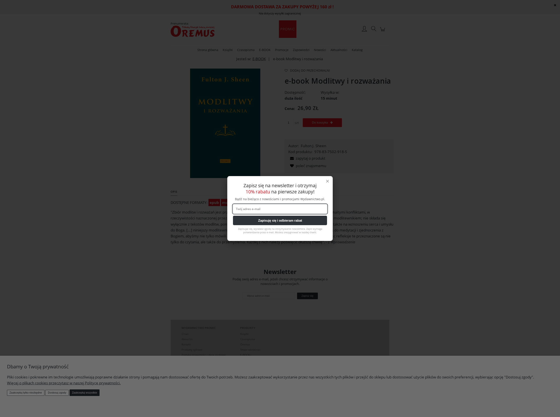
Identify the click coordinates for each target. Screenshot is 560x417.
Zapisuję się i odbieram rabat (280, 220)
